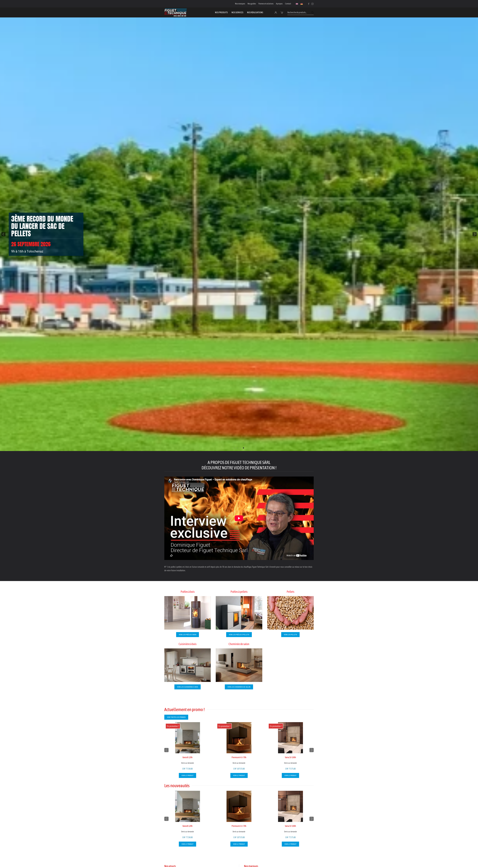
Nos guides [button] (252, 3)
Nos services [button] (237, 12)
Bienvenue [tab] (234, 448)
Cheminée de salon (239, 644)
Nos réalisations (255, 12)
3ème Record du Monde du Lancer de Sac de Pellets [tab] (243, 448)
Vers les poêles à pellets (239, 635)
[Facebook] (308, 3)
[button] (282, 12)
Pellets (290, 591)
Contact (288, 3)
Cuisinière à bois (187, 644)
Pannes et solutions (265, 3)
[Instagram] (312, 3)
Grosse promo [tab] (237, 448)
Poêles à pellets (239, 591)
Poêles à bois (188, 591)
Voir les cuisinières (25, 250)
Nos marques (240, 3)
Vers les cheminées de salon (238, 687)
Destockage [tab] (240, 448)
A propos (279, 3)
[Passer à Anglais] (297, 3)
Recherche (312, 12)
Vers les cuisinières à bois (187, 687)
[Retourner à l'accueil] (175, 12)
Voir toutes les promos (176, 717)
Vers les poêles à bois (187, 635)
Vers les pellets (290, 635)
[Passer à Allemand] (301, 3)
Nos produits (221, 12)
